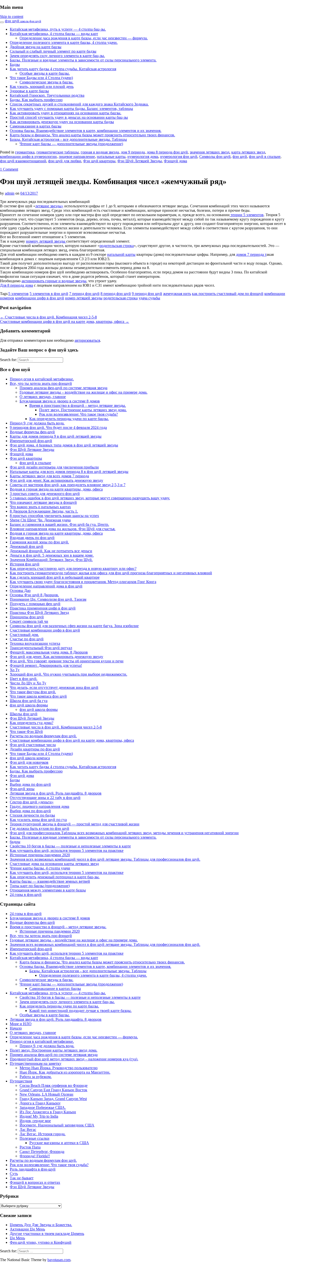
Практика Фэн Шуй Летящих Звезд (39, 612)
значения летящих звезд (209, 152)
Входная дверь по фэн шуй (32, 538)
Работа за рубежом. (36, 1077)
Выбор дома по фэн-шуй (30, 784)
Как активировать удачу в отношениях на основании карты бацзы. (65, 113)
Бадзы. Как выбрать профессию (36, 100)
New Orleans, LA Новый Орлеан (46, 1094)
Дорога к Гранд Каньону (40, 1103)
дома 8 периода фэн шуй (167, 152)
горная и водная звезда (100, 152)
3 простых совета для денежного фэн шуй (45, 494)
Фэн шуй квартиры (99, 161)
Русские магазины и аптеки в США (59, 1143)
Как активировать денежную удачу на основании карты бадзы (62, 122)
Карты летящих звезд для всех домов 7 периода (49, 476)
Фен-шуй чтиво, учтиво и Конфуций (40, 1242)
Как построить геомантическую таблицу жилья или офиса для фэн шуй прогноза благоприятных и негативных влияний (111, 573)
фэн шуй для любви (64, 161)
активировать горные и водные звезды (54, 281)
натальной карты (121, 254)
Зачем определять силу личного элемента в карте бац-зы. (57, 56)
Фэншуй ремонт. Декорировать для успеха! (46, 665)
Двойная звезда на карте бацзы (35, 47)
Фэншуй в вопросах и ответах (35, 1182)
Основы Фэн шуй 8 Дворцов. (34, 595)
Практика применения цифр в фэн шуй (43, 608)
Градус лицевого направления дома (39, 806)
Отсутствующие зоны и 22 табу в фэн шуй (45, 798)
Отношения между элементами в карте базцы (48, 890)
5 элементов (18, 294)
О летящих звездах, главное (43, 397)
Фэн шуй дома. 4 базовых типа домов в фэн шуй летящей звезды (64, 445)
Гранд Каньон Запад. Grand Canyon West (53, 1099)
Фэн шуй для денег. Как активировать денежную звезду (56, 480)
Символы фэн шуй (215, 156)
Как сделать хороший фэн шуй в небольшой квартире (55, 577)
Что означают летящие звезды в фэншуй (43, 502)
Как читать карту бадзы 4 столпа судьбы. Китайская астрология (63, 69)
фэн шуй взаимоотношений (23, 161)
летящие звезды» (49, 206)
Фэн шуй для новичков (29, 762)
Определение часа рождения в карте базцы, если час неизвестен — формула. (84, 38)
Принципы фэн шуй (27, 617)
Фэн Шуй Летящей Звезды (139, 161)
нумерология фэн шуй (178, 156)
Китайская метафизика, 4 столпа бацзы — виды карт (54, 34)
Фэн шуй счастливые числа (33, 745)
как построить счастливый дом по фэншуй (227, 294)
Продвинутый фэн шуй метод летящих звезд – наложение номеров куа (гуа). (74, 1059)
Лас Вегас (28, 1129)
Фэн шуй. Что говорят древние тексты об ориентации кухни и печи (66, 661)
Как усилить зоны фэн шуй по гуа (38, 820)
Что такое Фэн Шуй (26, 731)
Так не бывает (22, 1178)
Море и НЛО (21, 1024)
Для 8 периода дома (16, 285)
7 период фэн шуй (84, 294)
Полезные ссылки (34, 1138)
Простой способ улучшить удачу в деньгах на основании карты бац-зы (69, 117)
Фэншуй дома (175, 161)
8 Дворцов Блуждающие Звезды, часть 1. (44, 511)
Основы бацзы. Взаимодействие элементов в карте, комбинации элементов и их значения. (85, 131)
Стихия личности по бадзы (32, 815)
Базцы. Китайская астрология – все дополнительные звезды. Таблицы (68, 139)
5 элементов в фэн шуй (49, 294)
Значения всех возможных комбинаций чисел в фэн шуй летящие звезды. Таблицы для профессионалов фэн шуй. (105, 859)
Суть (14, 1174)
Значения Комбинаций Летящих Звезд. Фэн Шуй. (51, 560)
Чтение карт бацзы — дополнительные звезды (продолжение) (71, 144)
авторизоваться (87, 340)
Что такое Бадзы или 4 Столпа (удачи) (41, 78)
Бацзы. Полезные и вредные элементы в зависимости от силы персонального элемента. (83, 60)
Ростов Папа (30, 1147)
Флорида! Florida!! (35, 1156)
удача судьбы (149, 298)
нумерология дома (142, 156)
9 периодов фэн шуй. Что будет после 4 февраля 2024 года (58, 427)
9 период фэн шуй (147, 294)
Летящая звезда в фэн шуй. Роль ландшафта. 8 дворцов (55, 793)
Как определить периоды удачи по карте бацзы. (69, 419)
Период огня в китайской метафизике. (42, 379)
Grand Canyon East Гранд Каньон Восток (53, 1090)
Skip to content (11, 16)
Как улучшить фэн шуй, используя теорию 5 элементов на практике (66, 850)
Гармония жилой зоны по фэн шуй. (39, 542)
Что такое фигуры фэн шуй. (33, 692)
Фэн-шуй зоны (22, 789)
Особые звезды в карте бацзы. (45, 73)
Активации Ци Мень (27, 1229)
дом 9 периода (133, 152)
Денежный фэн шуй (26, 546)
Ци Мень (17, 1238)
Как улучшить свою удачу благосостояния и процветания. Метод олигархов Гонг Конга (83, 582)
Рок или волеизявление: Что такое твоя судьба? (78, 414)
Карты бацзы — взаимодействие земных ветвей (50, 881)
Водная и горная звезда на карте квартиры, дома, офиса (56, 489)
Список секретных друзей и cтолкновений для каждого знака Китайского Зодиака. (79, 104)
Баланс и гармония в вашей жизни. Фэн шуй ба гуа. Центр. (59, 524)
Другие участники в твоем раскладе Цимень (47, 1233)
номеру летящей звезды (46, 241)
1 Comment (9, 169)
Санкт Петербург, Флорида (42, 1151)
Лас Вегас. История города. (43, 1134)
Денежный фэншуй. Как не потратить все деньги (51, 551)
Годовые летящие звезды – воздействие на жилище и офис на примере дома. (83, 392)
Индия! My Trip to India (39, 1116)
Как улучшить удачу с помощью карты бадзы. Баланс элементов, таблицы (71, 108)
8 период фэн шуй (116, 294)
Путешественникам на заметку (35, 1063)
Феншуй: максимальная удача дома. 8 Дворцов (49, 652)
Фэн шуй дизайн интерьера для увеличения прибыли (54, 467)
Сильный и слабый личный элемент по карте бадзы (53, 51)
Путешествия (21, 1081)
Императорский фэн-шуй (31, 441)
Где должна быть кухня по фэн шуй (39, 828)
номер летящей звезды (83, 298)
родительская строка (117, 246)
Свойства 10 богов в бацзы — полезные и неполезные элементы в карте (70, 846)
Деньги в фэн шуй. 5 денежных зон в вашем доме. (52, 555)
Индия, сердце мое (35, 1121)
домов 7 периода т (251, 254)
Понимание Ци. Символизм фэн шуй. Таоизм (48, 599)
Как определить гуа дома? (31, 723)
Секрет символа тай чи (29, 621)
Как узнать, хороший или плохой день (42, 86)
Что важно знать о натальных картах (40, 507)
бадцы (15, 842)
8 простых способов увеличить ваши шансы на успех (54, 516)
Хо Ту (15, 670)
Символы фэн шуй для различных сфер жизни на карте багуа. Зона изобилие (74, 626)
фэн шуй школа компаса (30, 758)
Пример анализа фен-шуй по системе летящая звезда (63, 388)
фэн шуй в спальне (264, 156)
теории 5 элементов (247, 215)
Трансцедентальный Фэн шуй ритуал (41, 648)
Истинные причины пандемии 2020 (40, 855)
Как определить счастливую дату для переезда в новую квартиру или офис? (73, 568)
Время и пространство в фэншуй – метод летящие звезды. (77, 405)
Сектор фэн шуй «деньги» (32, 802)
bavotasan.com (58, 1260)
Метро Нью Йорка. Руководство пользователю (59, 1068)
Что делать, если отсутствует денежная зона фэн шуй (54, 687)
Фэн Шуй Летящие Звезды (32, 449)
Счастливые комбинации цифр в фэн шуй (45, 630)
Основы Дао (20, 590)
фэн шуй (23, 21)
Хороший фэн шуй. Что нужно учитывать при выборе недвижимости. (68, 674)
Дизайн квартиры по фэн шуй (35, 749)
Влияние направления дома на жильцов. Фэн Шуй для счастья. (62, 529)
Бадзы (15, 64)
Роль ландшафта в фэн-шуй (33, 1169)
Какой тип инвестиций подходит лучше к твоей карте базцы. (80, 1010)
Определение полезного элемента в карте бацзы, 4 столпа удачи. (64, 42)
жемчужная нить (177, 294)
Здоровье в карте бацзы (29, 91)
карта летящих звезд (248, 152)
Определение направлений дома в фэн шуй (46, 586)
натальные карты (111, 156)
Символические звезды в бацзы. (46, 82)
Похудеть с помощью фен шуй (35, 604)
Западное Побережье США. (43, 1107)
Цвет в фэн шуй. (23, 679)
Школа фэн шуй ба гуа (28, 701)
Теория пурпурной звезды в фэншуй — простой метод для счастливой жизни (74, 824)
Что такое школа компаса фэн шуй (38, 696)
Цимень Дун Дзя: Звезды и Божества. (41, 1225)
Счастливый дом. (24, 635)
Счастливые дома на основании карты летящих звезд (54, 864)
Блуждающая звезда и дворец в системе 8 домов (60, 401)
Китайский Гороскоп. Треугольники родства (47, 95)
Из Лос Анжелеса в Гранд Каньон (48, 1112)
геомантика (24, 152)
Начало (16, 1028)
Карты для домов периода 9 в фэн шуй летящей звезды (55, 436)
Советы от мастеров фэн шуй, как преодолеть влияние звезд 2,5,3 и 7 (67, 485)
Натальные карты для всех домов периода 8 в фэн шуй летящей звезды (69, 471)
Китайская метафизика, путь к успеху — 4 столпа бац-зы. (58, 29)
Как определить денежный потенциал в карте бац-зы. (55, 877)
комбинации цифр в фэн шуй (39, 298)
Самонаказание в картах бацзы (35, 126)
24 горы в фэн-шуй (26, 894)
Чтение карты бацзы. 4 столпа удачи (40, 868)
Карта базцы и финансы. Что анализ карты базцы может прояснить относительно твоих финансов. (92, 135)
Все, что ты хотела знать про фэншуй (41, 383)
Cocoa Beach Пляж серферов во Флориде (54, 1085)
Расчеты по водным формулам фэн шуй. (43, 736)
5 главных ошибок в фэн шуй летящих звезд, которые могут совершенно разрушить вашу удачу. (90, 498)
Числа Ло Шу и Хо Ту (28, 683)
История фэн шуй (24, 564)
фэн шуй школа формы (29, 705)
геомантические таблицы (57, 152)
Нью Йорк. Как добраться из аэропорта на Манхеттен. (65, 1072)
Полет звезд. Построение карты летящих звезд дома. (83, 410)
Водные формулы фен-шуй (32, 432)
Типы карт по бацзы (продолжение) (40, 886)
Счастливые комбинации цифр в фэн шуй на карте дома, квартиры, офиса (64, 321)
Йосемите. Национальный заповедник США (57, 1125)
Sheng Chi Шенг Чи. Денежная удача (40, 520)
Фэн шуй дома (22, 776)
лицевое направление (77, 156)
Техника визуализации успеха (35, 643)
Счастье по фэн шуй (27, 639)
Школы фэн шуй (23, 714)
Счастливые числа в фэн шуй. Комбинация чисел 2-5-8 (48, 317)
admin (9, 193)
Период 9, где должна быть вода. (37, 423)
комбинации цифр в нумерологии (28, 156)
